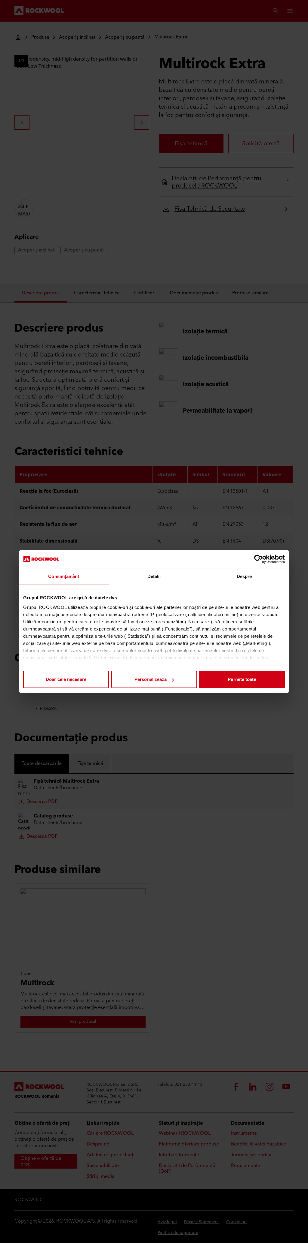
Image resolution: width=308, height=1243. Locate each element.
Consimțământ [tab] (63, 576)
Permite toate (242, 679)
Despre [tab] (244, 576)
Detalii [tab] (154, 576)
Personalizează (150, 679)
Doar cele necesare (66, 679)
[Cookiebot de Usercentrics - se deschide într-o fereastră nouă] (258, 559)
